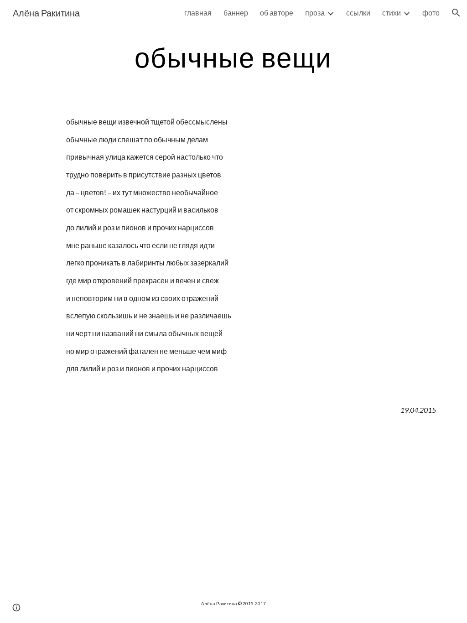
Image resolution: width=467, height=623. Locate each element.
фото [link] (431, 12)
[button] (456, 13)
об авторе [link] (276, 12)
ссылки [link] (358, 12)
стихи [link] (391, 12)
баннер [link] (235, 12)
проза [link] (315, 12)
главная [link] (198, 12)
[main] (233, 57)
